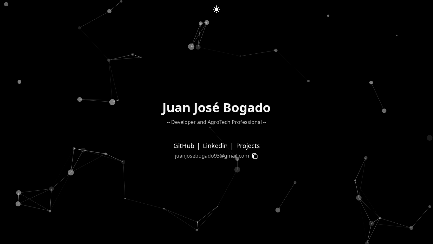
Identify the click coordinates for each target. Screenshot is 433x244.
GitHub (183, 145)
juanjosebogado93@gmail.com (212, 155)
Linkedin (215, 145)
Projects (248, 145)
